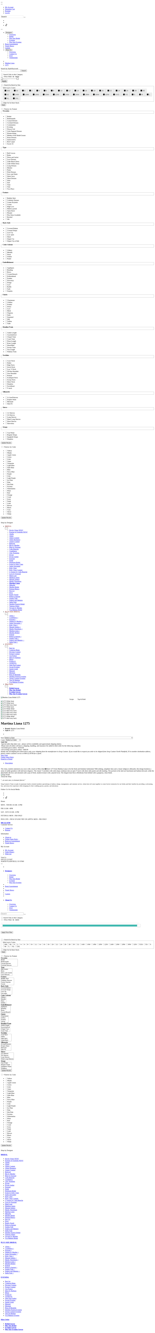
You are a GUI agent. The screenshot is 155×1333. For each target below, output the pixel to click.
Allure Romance (14, 540)
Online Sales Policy (7, 757)
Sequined (10, 317)
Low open (10, 235)
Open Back (11, 211)
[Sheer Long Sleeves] (7, 1059)
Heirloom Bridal (14, 562)
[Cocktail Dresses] (9, 965)
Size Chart (4, 755)
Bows (9, 272)
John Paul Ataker (15, 665)
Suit (8, 182)
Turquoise (10, 463)
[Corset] (7, 984)
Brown (9, 505)
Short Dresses (11, 178)
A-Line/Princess (12, 397)
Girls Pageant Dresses (14, 131)
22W (57, 94)
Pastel (9, 259)
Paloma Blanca (14, 589)
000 (8, 91)
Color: (3, 740)
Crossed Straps (12, 230)
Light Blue (10, 465)
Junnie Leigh (13, 669)
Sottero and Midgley (16, 600)
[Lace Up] (6, 992)
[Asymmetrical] (5, 1027)
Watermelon (11, 489)
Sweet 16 (10, 144)
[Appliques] (5, 1007)
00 (17, 91)
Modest (9, 168)
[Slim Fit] (6, 1050)
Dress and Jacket (12, 157)
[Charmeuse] (4, 1016)
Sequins (9, 291)
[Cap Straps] (6, 1063)
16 (86, 91)
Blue (8, 470)
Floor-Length (11, 341)
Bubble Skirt (11, 198)
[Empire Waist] (6, 1046)
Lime (9, 459)
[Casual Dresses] (9, 963)
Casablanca (13, 551)
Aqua (9, 461)
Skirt (8, 180)
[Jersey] (4, 1021)
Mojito (9, 453)
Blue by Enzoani (14, 547)
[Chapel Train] (5, 1029)
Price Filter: (8, 76)
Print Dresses (11, 172)
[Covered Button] (6, 988)
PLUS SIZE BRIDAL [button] (9, 1242)
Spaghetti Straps (12, 437)
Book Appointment (11, 886)
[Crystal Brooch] (5, 1012)
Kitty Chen (13, 568)
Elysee (11, 555)
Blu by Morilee (14, 545)
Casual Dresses (12, 121)
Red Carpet (11, 142)
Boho (9, 155)
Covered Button (12, 228)
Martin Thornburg (15, 581)
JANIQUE (13, 663)
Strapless (10, 384)
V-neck (9, 388)
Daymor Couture (15, 652)
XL (8, 98)
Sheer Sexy (11, 176)
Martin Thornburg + (16, 629)
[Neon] (3, 1001)
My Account (9, 7)
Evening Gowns (15, 692)
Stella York (13, 602)
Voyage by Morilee (15, 608)
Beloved (12, 543)
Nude (9, 501)
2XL (17, 98)
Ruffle (9, 287)
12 (69, 91)
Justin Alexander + (15, 623)
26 (127, 91)
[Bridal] (9, 960)
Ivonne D (12, 661)
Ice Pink (10, 480)
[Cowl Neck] (6, 1035)
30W (97, 94)
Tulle (9, 323)
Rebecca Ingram (14, 596)
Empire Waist (11, 399)
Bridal (9, 116)
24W (67, 94)
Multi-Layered (12, 209)
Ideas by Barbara (15, 657)
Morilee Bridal (14, 587)
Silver (9, 512)
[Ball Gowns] (6, 969)
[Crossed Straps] (6, 990)
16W (27, 94)
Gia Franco (13, 656)
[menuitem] (79, 7)
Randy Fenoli (13, 595)
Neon (9, 254)
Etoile (11, 560)
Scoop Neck (11, 380)
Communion (11, 125)
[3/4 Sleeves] (7, 1055)
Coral (9, 497)
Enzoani (12, 559)
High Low (10, 206)
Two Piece (10, 189)
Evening (10, 127)
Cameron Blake (14, 650)
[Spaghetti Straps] (6, 1066)
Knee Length (11, 343)
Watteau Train (11, 352)
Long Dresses (11, 166)
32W (107, 94)
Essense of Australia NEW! (18, 532)
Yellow (9, 451)
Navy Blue (11, 472)
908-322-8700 (5, 823)
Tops (8, 185)
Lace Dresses (11, 159)
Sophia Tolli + (14, 638)
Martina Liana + (14, 631)
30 (144, 91)
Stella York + (13, 642)
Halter (9, 363)
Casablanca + (13, 617)
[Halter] (6, 1037)
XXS (117, 94)
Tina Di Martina (14, 680)
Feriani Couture (14, 654)
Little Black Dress (13, 161)
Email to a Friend (6, 759)
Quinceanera (11, 140)
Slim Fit (9, 404)
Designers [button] (8, 871)
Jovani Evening (14, 667)
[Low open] (6, 993)
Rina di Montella (14, 675)
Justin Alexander (14, 566)
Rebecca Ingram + (15, 636)
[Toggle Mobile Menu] (2, 863)
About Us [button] (8, 900)
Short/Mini (10, 345)
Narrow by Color (10, 447)
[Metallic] (3, 999)
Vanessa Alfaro (14, 606)
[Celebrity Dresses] (7, 980)
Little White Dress (13, 164)
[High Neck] (6, 1038)
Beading (10, 270)
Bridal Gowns (14, 688)
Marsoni (12, 671)
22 (111, 91)
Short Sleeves (11, 421)
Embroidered (11, 276)
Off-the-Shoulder (13, 371)
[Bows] (5, 1010)
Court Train (11, 339)
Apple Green (11, 455)
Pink (8, 482)
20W (47, 94)
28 (135, 91)
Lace (8, 285)
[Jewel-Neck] (6, 1040)
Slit (8, 219)
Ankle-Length (12, 333)
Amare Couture (14, 541)
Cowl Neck (11, 361)
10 (61, 91)
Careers (7, 894)
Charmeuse (11, 300)
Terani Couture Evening (17, 678)
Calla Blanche (14, 549)
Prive (11, 593)
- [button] (6, 528)
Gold (9, 503)
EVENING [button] (5, 1277)
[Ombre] (3, 1003)
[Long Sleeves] (7, 1057)
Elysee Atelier (14, 557)
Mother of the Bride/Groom (16, 135)
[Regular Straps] (6, 1065)
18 (94, 91)
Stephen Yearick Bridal (17, 604)
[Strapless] (6, 1068)
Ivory (9, 499)
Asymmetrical (11, 335)
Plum (9, 491)
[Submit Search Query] (25, 914)
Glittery (9, 250)
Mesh (9, 311)
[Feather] (4, 1020)
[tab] (79, 568)
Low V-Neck (11, 369)
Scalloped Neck (12, 378)
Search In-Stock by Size (12, 85)
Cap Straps (10, 433)
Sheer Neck (11, 382)
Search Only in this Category (13, 74)
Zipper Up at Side (13, 241)
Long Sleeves (11, 417)
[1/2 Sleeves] (7, 1054)
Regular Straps (12, 435)
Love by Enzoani (15, 574)
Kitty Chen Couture (15, 570)
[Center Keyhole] (7, 982)
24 (119, 91)
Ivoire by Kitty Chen (16, 564)
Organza (10, 313)
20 (102, 91)
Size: (2, 738)
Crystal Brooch (12, 274)
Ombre (9, 257)
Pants (9, 170)
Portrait (9, 375)
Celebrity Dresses (13, 200)
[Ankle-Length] (5, 1025)
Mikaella (12, 585)
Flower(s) (10, 280)
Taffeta (9, 321)
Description (9, 763)
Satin (9, 315)
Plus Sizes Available (14, 215)
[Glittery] (3, 997)
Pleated (9, 213)
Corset (9, 204)
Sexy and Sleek (12, 174)
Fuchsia (9, 486)
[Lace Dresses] (6, 975)
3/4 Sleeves (11, 415)
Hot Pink (10, 484)
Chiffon (9, 302)
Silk (8, 319)
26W (77, 94)
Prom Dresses (11, 137)
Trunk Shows (9, 890)
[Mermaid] (6, 1048)
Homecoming (11, 133)
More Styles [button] (5, 1319)
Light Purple (11, 478)
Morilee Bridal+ (14, 633)
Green (9, 457)
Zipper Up (10, 239)
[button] (9, 32)
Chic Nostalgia (14, 553)
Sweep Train (11, 347)
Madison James (14, 577)
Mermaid (10, 402)
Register (8, 11)
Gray (9, 510)
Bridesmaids (11, 118)
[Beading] (5, 1008)
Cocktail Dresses (12, 123)
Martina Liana (14, 583)
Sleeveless (10, 423)
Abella (11, 534)
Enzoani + (12, 619)
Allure (11, 536)
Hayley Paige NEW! (16, 530)
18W (37, 94)
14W (17, 94)
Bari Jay (12, 648)
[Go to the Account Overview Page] (2, 4)
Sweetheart (11, 386)
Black (9, 507)
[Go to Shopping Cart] (2, 2)
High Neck (11, 365)
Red (8, 493)
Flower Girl (11, 129)
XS (126, 94)
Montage (12, 673)
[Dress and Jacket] (6, 973)
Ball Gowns (11, 153)
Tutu (8, 187)
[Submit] (24, 17)
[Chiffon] (4, 1018)
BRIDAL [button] (4, 1155)
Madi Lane (13, 576)
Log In (7, 13)
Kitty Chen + (13, 625)
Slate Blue (10, 467)
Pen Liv (12, 591)
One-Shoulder (12, 373)
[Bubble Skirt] (7, 979)
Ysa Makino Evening (16, 682)
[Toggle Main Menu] (2, 29)
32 (8, 94)
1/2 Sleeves (11, 413)
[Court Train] (5, 1031)
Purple (9, 474)
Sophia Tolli (13, 598)
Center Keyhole (12, 202)
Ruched (9, 217)
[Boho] (6, 971)
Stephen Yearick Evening (17, 676)
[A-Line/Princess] (6, 1044)
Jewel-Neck (11, 367)
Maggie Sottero (14, 579)
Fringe (9, 283)
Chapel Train (11, 337)
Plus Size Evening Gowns (18, 694)
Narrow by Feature (10, 109)
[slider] (139, 925)
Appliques (10, 268)
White (9, 514)
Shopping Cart (10, 9)
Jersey (9, 307)
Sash (8, 289)
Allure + (12, 616)
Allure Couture (14, 538)
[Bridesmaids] (9, 962)
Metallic (10, 252)
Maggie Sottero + (15, 627)
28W (87, 94)
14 (78, 91)
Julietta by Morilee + (16, 621)
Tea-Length (11, 349)
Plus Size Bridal (15, 690)
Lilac (9, 476)
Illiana (11, 659)
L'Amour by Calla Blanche (18, 572)
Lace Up (10, 233)
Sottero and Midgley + (16, 640)
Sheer (9, 237)
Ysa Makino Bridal (15, 610)
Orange (9, 495)
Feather (9, 278)
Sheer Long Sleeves (13, 419)
